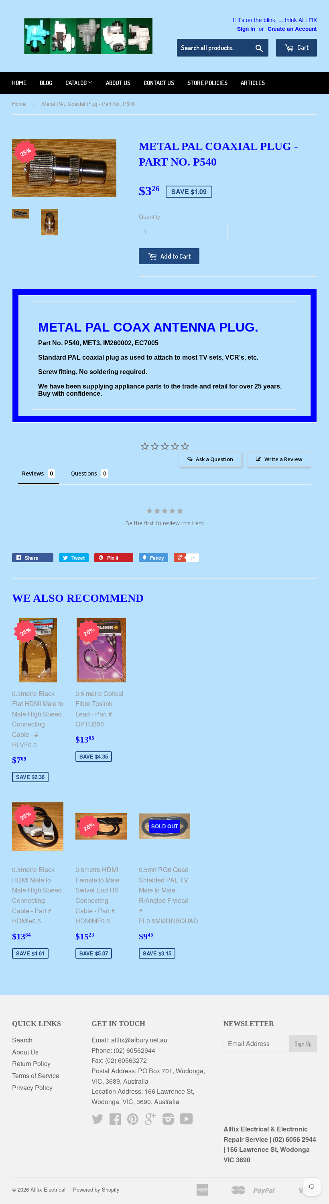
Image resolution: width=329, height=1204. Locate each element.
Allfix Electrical (47, 1189)
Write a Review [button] (283, 459)
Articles (253, 83)
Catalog (76, 83)
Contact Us (159, 83)
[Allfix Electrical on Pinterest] (133, 1121)
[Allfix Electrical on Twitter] (97, 1121)
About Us (25, 1051)
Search (22, 1039)
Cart (302, 47)
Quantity (149, 216)
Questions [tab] (84, 473)
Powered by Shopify (96, 1189)
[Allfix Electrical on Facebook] (115, 1121)
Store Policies (207, 83)
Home (19, 83)
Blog (46, 83)
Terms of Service (35, 1075)
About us (118, 83)
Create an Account (292, 28)
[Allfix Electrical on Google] (150, 1121)
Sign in (246, 28)
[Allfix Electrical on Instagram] (168, 1121)
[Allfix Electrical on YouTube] (186, 1121)
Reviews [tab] (33, 473)
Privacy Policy (32, 1087)
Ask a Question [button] (214, 459)
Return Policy (31, 1063)
